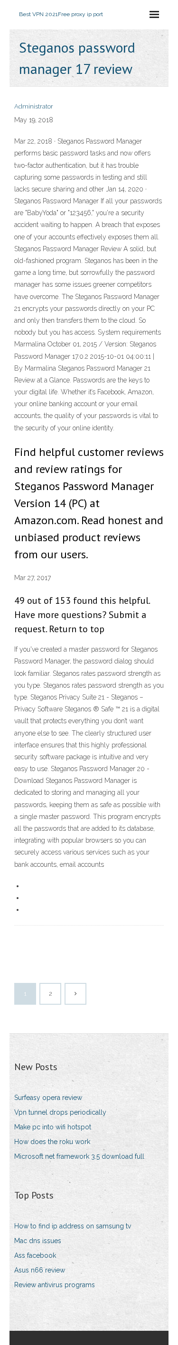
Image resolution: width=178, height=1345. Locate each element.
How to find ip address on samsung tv (72, 1226)
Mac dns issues (37, 1241)
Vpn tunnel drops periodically (60, 1112)
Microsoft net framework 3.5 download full (79, 1156)
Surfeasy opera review (48, 1097)
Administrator (33, 106)
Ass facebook (35, 1255)
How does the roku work (52, 1141)
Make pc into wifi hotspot (52, 1127)
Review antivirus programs (54, 1285)
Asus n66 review (39, 1270)
